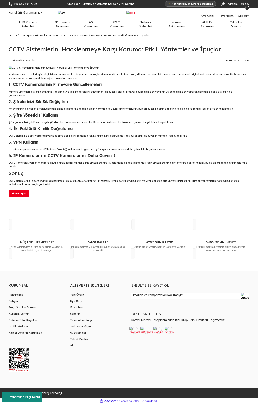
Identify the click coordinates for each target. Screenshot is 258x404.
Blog (73, 345)
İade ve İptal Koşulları (23, 320)
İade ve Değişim (80, 326)
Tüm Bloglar (19, 193)
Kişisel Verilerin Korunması (25, 332)
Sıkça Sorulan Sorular (22, 307)
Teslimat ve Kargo (82, 320)
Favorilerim (77, 307)
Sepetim (75, 313)
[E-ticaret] (128, 401)
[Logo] (130, 13)
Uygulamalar (78, 332)
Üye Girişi (76, 301)
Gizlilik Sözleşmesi (20, 326)
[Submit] (245, 296)
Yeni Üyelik (77, 294)
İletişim (13, 301)
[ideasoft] (108, 401)
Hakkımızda (16, 294)
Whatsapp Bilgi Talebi (25, 397)
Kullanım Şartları (19, 313)
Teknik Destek (79, 339)
